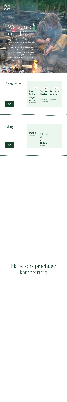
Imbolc (32, 132)
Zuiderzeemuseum (54, 94)
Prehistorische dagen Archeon (34, 96)
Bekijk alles (9, 104)
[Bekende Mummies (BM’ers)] (44, 130)
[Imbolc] (34, 129)
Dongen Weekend (44, 94)
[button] (56, 84)
